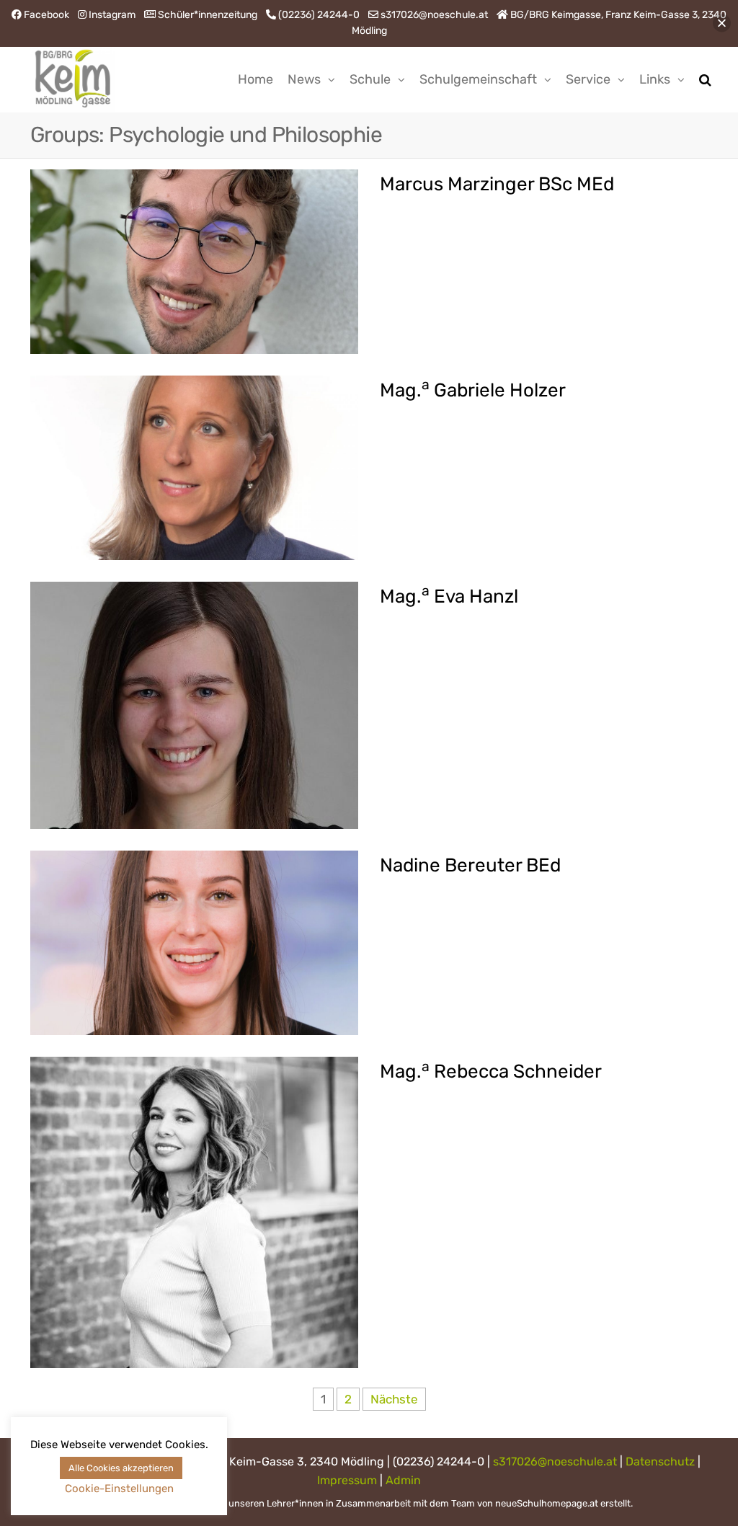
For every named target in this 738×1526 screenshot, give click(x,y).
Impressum (347, 1480)
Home (255, 79)
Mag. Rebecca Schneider (491, 1071)
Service (588, 79)
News (304, 79)
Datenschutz (660, 1461)
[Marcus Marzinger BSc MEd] (194, 260)
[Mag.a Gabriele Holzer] (194, 466)
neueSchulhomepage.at (546, 1503)
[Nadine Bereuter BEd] (194, 942)
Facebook (46, 15)
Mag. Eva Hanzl (449, 596)
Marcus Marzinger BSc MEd (497, 184)
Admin (403, 1480)
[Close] (722, 23)
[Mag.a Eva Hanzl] (194, 704)
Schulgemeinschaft (478, 79)
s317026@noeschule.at (555, 1461)
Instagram (112, 15)
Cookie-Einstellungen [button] (119, 1488)
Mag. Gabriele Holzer (473, 390)
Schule (370, 79)
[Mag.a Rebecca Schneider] (194, 1211)
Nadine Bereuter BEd (470, 865)
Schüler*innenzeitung (207, 15)
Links (654, 79)
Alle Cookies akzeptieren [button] (121, 1468)
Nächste (394, 1399)
